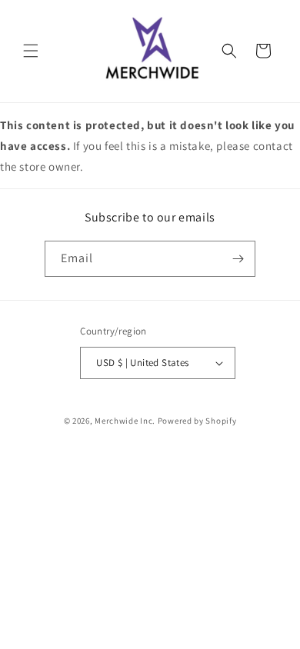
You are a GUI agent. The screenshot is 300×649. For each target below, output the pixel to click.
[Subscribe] (238, 259)
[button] (31, 51)
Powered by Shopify (197, 420)
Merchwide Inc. (125, 420)
